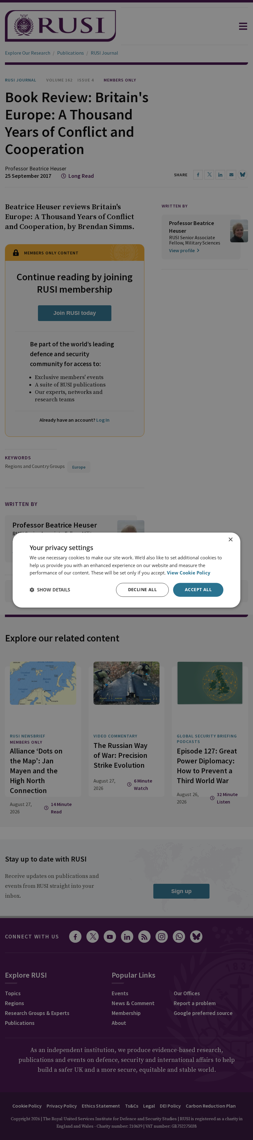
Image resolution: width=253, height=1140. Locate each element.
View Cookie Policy (188, 573)
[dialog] (126, 570)
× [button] (230, 539)
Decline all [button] (142, 589)
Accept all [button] (198, 589)
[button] (50, 590)
